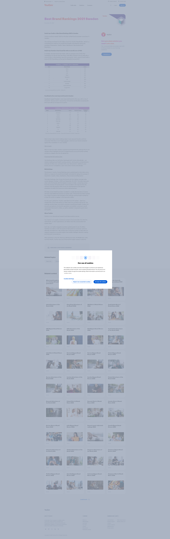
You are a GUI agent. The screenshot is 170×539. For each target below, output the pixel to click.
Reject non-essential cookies (82, 281)
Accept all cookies (100, 281)
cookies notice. (68, 273)
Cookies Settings (69, 278)
